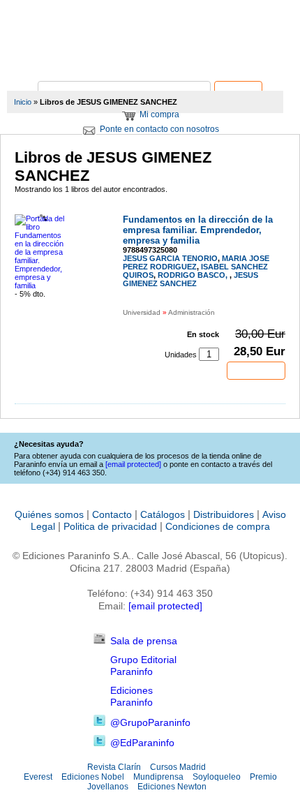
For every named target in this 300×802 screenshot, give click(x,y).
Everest (38, 777)
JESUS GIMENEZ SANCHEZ (190, 279)
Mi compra (159, 114)
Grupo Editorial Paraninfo (143, 665)
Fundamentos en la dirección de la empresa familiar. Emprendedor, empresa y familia (198, 230)
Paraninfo (150, 59)
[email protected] (165, 605)
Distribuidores (223, 514)
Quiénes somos (49, 514)
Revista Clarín (114, 767)
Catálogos (162, 514)
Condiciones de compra (217, 526)
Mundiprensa (158, 777)
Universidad (141, 312)
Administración (191, 312)
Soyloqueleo (217, 777)
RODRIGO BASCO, (194, 275)
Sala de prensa (143, 640)
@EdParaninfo (142, 742)
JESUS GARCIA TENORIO (170, 258)
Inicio (22, 102)
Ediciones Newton (172, 787)
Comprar (256, 370)
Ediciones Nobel (92, 777)
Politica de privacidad (110, 526)
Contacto (112, 514)
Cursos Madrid (178, 767)
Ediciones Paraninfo (131, 696)
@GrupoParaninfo (150, 722)
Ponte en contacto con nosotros (159, 129)
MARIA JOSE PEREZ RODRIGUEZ (196, 262)
